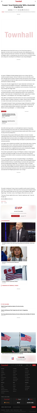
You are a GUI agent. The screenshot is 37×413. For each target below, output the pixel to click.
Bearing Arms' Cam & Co (4, 389)
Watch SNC (26, 389)
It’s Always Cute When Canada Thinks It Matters (10, 281)
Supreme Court (15, 380)
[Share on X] (18, 10)
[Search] (35, 1)
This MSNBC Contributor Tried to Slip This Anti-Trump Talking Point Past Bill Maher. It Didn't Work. (18, 243)
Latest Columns (3, 374)
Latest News (2, 372)
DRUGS (2, 202)
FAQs (30, 365)
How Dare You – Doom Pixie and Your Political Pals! (10, 262)
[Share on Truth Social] (20, 10)
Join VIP (34, 365)
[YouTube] (21, 365)
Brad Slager (26, 375)
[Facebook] (20, 365)
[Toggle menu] (2, 1)
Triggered (2, 386)
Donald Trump (15, 374)
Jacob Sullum (10, 9)
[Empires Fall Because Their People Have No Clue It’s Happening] (18, 342)
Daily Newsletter (27, 388)
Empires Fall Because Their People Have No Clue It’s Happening (14, 310)
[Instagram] (18, 365)
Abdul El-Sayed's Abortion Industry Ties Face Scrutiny (12, 306)
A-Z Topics (14, 368)
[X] (16, 365)
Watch (2, 375)
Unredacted (2, 388)
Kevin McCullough (27, 374)
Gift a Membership (27, 386)
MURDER (5, 202)
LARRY (2, 384)
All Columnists (27, 380)
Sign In (27, 365)
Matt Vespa (3, 244)
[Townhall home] (4, 365)
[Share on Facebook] (22, 10)
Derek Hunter (26, 372)
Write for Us (14, 391)
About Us (14, 384)
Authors (2, 380)
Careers (14, 388)
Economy (14, 375)
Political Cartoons (3, 377)
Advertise (14, 386)
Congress (14, 372)
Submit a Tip (14, 389)
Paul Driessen (3, 263)
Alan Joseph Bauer (27, 377)
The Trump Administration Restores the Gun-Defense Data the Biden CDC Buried (18, 314)
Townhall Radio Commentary (5, 391)
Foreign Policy (15, 377)
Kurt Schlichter (4, 282)
